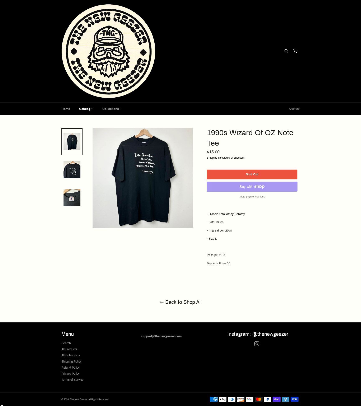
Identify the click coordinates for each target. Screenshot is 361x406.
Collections (111, 109)
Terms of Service (72, 379)
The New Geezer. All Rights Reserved (89, 399)
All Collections (70, 355)
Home (65, 109)
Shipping (212, 157)
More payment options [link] (252, 196)
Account (294, 109)
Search (66, 343)
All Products (69, 349)
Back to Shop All (183, 302)
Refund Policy (70, 367)
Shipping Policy (71, 361)
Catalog (85, 109)
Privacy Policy (70, 373)
